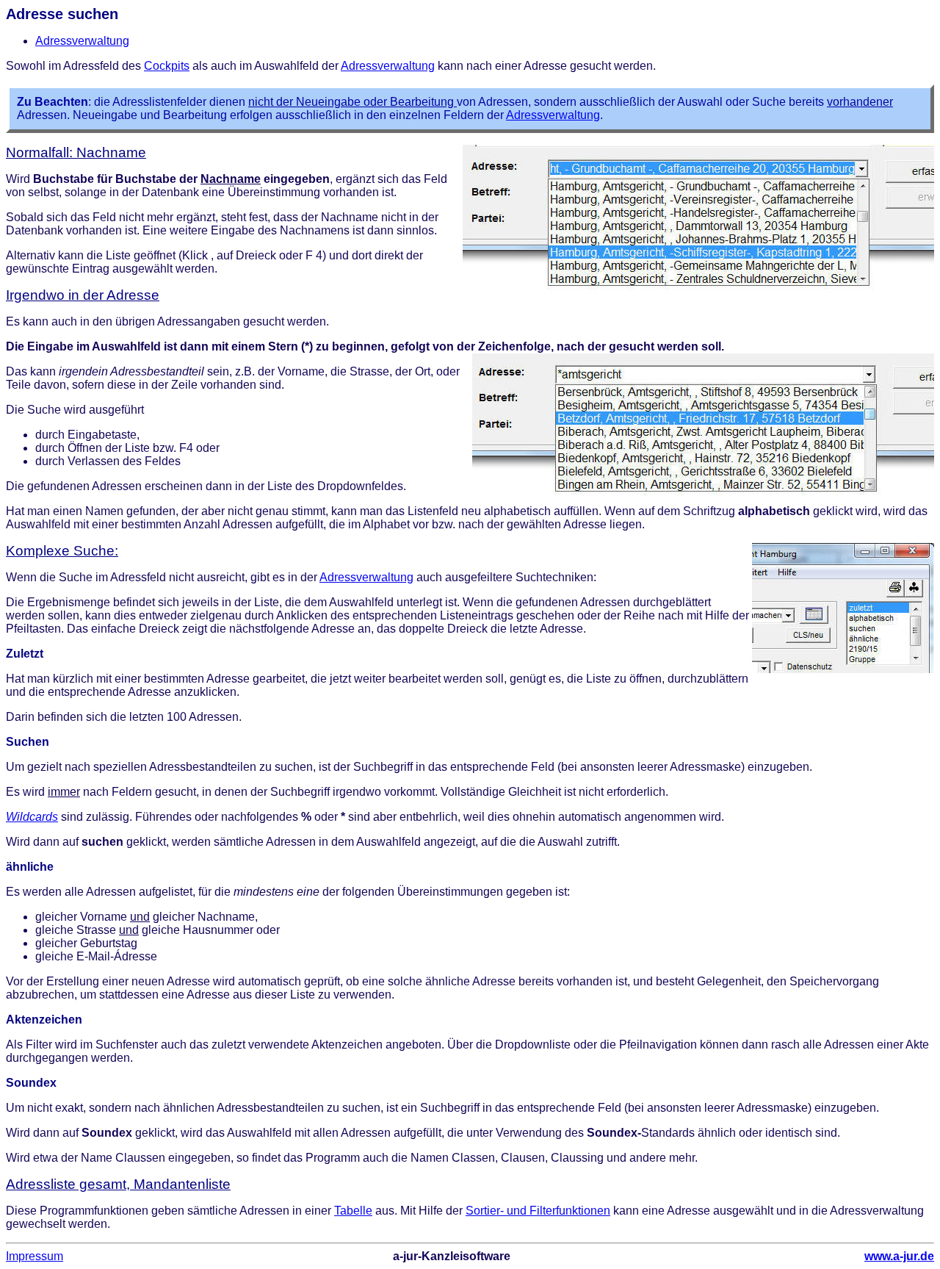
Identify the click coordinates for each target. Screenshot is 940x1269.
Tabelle (353, 1210)
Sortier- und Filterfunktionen (538, 1210)
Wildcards (32, 816)
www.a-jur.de (899, 1256)
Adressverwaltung (82, 41)
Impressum (34, 1256)
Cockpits (166, 66)
